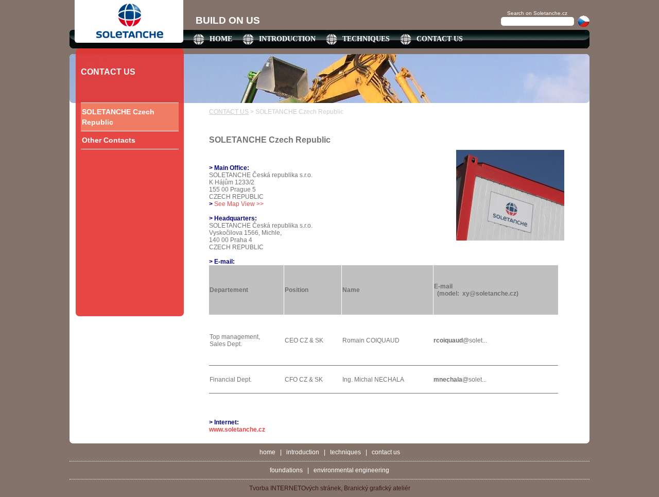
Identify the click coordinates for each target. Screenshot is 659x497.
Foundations (286, 470)
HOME (221, 39)
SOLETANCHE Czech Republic (118, 117)
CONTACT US (440, 39)
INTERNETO (288, 488)
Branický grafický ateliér (377, 488)
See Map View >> (239, 204)
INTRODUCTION (287, 39)
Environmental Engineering (351, 470)
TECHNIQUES (366, 39)
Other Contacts (108, 140)
